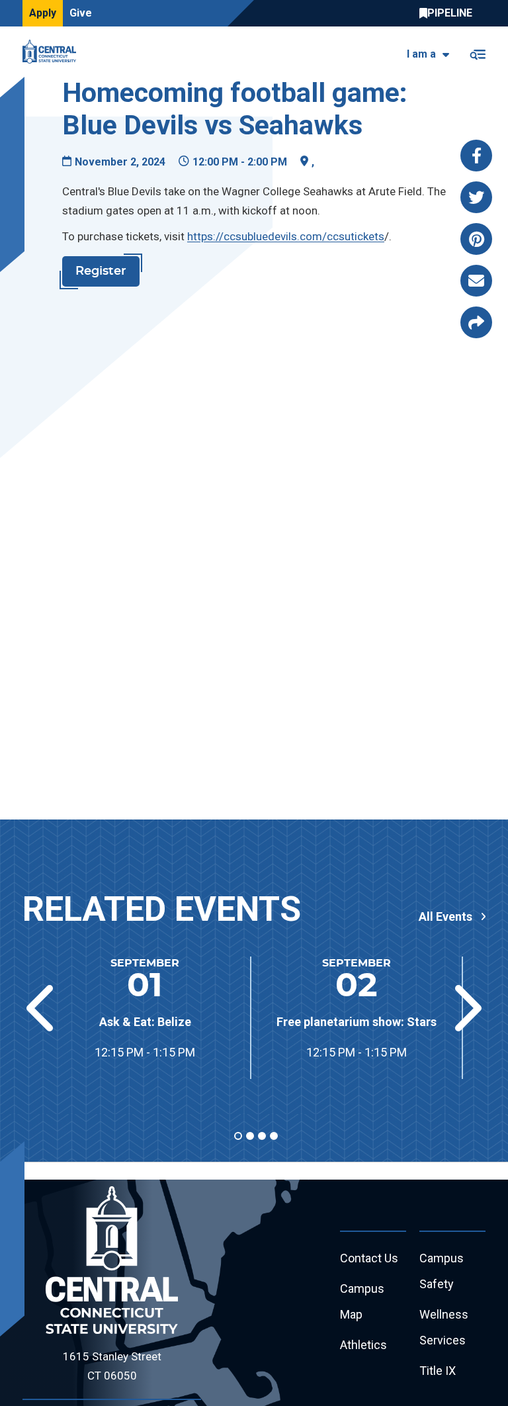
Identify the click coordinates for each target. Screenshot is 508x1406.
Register (100, 271)
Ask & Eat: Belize (145, 1022)
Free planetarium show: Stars (356, 1022)
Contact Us (369, 1258)
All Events (445, 917)
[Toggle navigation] (477, 52)
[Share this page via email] (476, 281)
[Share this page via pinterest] (476, 239)
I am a (421, 54)
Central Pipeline (449, 13)
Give (80, 13)
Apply (42, 13)
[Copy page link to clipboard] (476, 322)
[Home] (52, 52)
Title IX (437, 1371)
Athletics (363, 1345)
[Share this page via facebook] (476, 155)
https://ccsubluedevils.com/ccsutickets (285, 236)
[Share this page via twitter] (476, 197)
